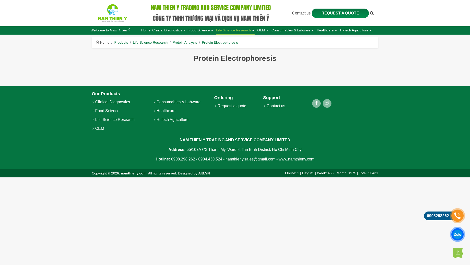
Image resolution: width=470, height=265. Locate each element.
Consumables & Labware (177, 102)
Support (271, 97)
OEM (99, 128)
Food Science (106, 111)
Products (121, 42)
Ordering (223, 97)
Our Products (106, 93)
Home (104, 42)
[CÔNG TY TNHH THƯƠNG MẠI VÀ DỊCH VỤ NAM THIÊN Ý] (112, 13)
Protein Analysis (185, 42)
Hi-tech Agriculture (171, 120)
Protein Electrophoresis (220, 42)
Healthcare (165, 111)
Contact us (302, 13)
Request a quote (340, 13)
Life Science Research (150, 42)
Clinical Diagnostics (112, 102)
